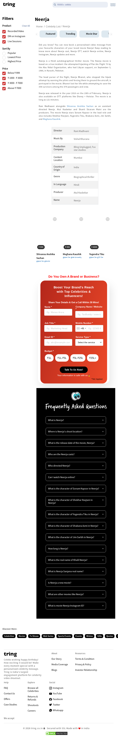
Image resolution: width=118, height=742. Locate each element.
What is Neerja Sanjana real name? (66, 571)
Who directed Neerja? (59, 465)
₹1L (49, 358)
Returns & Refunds (33, 698)
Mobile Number (84, 323)
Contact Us (9, 693)
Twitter (56, 704)
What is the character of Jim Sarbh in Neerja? (71, 537)
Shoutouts (33, 705)
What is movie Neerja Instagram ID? (66, 605)
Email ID (49, 337)
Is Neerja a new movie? (59, 582)
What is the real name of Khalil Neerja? (67, 559)
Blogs (54, 669)
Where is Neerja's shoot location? (65, 431)
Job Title (50, 323)
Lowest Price (14, 57)
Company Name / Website (89, 308)
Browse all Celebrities (33, 689)
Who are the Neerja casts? (61, 454)
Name (48, 307)
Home (39, 26)
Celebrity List (53, 26)
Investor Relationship (86, 669)
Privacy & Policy (83, 664)
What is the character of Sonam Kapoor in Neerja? (73, 488)
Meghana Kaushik (51, 119)
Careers (32, 710)
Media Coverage (59, 664)
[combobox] (81, 328)
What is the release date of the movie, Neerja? (71, 442)
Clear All (26, 26)
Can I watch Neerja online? (61, 477)
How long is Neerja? (58, 548)
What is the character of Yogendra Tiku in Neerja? (73, 514)
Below (14, 73)
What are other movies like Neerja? (66, 594)
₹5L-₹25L (78, 358)
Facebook (57, 699)
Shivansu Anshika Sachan (80, 106)
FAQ (6, 687)
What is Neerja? (56, 420)
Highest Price (14, 61)
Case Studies (10, 704)
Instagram (57, 687)
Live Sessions (15, 41)
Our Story (56, 658)
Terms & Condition (84, 658)
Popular (12, 53)
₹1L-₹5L (62, 358)
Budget (49, 351)
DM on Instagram (16, 36)
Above (14, 88)
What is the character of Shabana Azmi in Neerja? (73, 525)
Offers (7, 698)
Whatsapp (57, 710)
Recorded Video (16, 31)
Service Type (83, 337)
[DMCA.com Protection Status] (56, 733)
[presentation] (36, 33)
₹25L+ (92, 358)
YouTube (57, 693)
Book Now (43, 246)
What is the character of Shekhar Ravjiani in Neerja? (70, 501)
